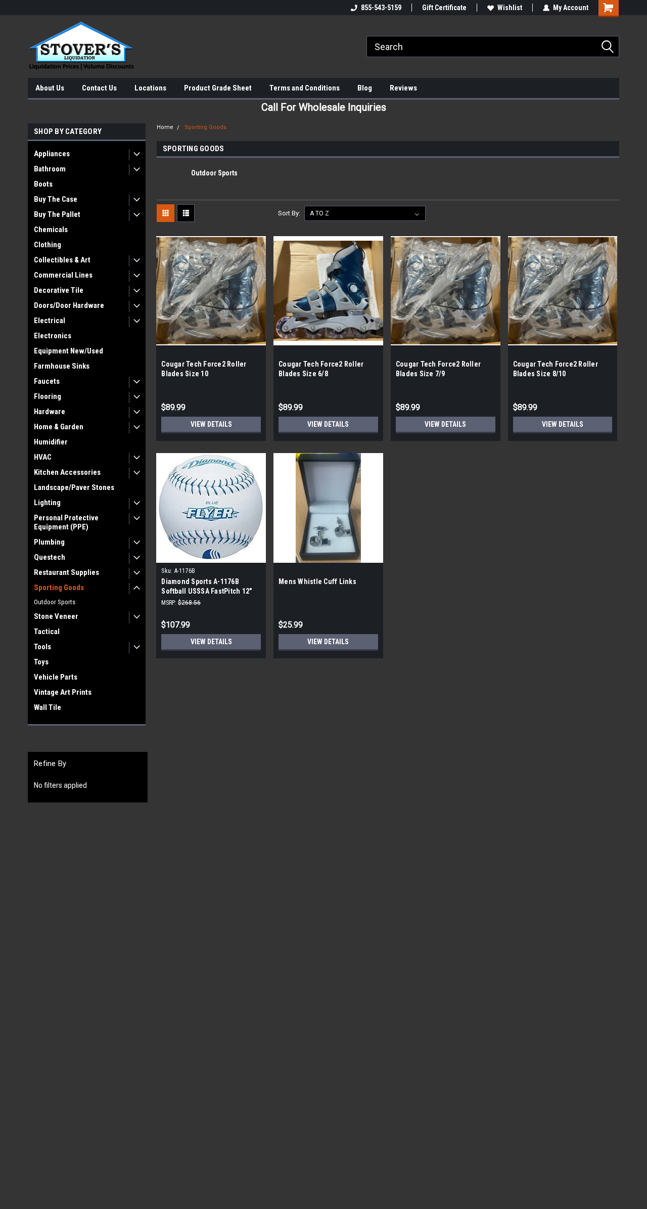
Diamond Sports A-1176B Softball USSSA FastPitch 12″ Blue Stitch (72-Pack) (206, 591)
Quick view (211, 338)
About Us (49, 88)
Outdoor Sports (54, 602)
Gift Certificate (444, 8)
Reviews (403, 88)
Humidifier (51, 441)
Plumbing (49, 542)
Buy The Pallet (57, 214)
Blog (364, 88)
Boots (43, 184)
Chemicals (51, 229)
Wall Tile (47, 707)
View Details (211, 424)
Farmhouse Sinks (61, 366)
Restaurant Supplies (66, 572)
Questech (49, 557)
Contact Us (99, 88)
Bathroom (50, 168)
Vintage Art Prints (62, 692)
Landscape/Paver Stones (74, 487)
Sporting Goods (59, 587)
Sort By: (289, 213)
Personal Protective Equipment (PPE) (66, 522)
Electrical (49, 320)
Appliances (52, 153)
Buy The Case (55, 199)
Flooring (47, 396)
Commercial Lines (63, 275)
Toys (41, 661)
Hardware (49, 411)
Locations (150, 88)
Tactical (47, 631)
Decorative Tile (58, 290)
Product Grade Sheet (218, 88)
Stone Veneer (56, 616)
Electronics (52, 335)
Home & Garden (58, 426)
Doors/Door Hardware (69, 305)
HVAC (43, 457)
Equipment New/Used (68, 350)
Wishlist (509, 8)
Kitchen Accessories (67, 472)
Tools (42, 646)
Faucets (47, 381)
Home (165, 127)
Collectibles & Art (62, 259)
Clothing (47, 244)
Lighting (47, 502)
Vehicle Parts (55, 677)
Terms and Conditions (304, 88)
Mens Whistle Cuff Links (317, 581)
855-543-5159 (381, 8)
